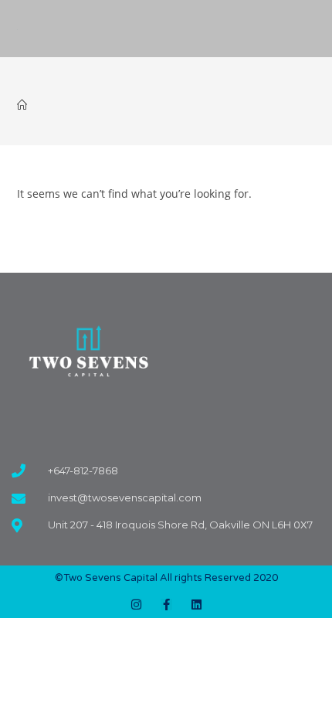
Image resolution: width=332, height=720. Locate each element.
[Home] (22, 105)
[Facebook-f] (166, 604)
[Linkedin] (196, 604)
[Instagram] (136, 604)
